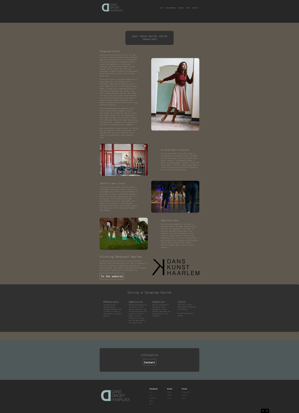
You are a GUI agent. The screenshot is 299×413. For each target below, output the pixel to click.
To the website (112, 276)
